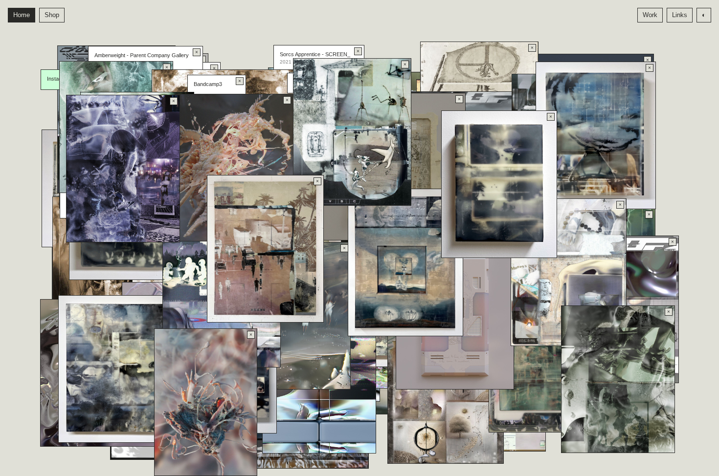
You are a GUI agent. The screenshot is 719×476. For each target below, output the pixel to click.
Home (21, 15)
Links (679, 15)
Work (650, 15)
